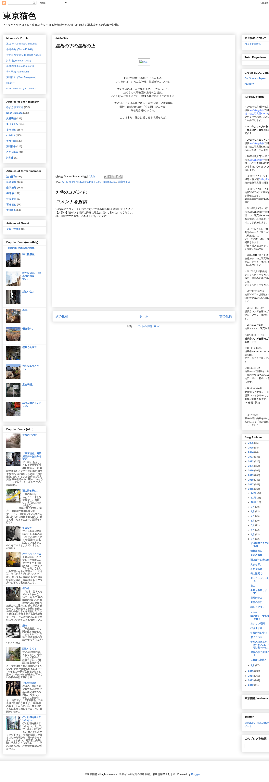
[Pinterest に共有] (121, 177)
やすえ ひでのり (14, 107)
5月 (253, 525)
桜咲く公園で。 (30, 347)
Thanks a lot (29, 682)
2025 (251, 447)
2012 (251, 685)
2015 (251, 671)
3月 (253, 534)
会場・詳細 (252, 402)
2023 (251, 456)
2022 (251, 461)
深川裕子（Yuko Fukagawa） (22, 77)
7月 (253, 516)
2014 (251, 676)
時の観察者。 (29, 254)
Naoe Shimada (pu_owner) (20, 88)
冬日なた (27, 527)
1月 (253, 665)
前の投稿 (225, 316)
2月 (253, 539)
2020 (251, 470)
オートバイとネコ (31, 553)
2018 (251, 479)
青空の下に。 (257, 602)
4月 (253, 530)
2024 (251, 452)
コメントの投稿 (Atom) (147, 326)
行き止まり (256, 628)
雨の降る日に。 (30, 490)
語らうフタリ (257, 607)
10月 (254, 502)
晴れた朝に (256, 550)
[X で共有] (113, 177)
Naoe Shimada (14, 113)
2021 (251, 466)
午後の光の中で (258, 632)
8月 (253, 511)
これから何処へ (258, 659)
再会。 (26, 310)
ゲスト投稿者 (13, 229)
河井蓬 (9, 157)
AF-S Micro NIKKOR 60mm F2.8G (81, 181)
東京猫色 (19, 15)
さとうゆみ (12, 152)
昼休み (26, 588)
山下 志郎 (11, 187)
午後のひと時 (29, 435)
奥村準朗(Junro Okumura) (20, 66)
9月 (253, 507)
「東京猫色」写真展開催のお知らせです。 (31, 456)
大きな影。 (256, 564)
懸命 (24, 625)
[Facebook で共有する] (117, 177)
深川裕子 (11, 146)
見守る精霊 (256, 555)
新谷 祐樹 (11, 182)
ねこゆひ (249, 83)
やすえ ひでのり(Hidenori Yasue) (24, 55)
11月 (254, 497)
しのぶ (254, 611)
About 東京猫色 (253, 44)
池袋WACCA (251, 192)
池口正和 (11, 176)
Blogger (195, 774)
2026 (251, 443)
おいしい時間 (257, 623)
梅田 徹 (10, 193)
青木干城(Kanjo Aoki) (17, 71)
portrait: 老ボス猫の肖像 (21, 247)
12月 (254, 493)
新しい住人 (28, 291)
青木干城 (11, 141)
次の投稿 (62, 316)
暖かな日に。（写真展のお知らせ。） (31, 275)
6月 (253, 520)
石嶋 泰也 (11, 204)
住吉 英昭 (11, 198)
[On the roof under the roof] (144, 61)
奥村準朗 (11, 118)
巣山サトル (124, 181)
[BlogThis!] (109, 177)
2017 (251, 484)
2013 (251, 680)
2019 (251, 475)
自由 (252, 585)
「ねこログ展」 (257, 357)
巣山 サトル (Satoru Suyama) (21, 43)
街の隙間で (256, 573)
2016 (251, 489)
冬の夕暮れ (256, 569)
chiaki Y (10, 83)
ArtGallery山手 (256, 211)
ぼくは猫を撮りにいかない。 (31, 718)
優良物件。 (28, 328)
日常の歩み (256, 597)
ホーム (143, 316)
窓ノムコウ (256, 637)
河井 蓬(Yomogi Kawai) (18, 60)
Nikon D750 (109, 181)
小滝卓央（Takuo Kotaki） (20, 49)
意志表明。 (28, 384)
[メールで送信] (106, 177)
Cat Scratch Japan (255, 78)
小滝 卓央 (11, 129)
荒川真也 (11, 210)
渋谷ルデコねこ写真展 (256, 258)
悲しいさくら (29, 648)
